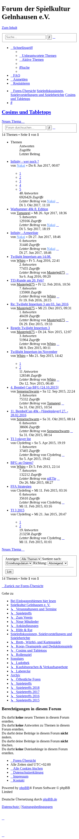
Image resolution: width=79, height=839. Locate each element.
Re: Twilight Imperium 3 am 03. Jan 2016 (39, 304)
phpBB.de (50, 799)
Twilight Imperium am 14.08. (31, 256)
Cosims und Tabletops (26, 112)
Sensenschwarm (28, 391)
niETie (51, 478)
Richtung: (40, 563)
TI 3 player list (21, 439)
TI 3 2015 (17, 510)
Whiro (21, 260)
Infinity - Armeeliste (24, 233)
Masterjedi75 (56, 272)
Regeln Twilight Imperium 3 (30, 328)
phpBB (24, 788)
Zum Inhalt (9, 28)
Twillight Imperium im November (34, 352)
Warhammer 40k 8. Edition (29, 209)
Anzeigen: (12, 559)
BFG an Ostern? (22, 463)
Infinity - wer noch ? (25, 161)
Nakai (21, 165)
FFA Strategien (21, 486)
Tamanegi (23, 213)
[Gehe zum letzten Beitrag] (57, 201)
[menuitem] (37, 55)
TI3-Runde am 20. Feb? (27, 280)
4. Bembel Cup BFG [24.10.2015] (34, 387)
